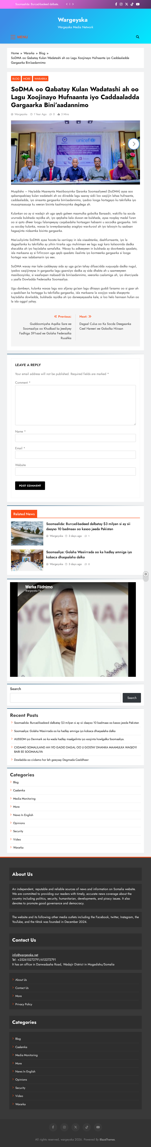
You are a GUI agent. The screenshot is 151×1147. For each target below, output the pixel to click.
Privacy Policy (23, 1004)
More (27, 79)
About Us (21, 980)
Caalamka (19, 790)
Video (17, 839)
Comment (22, 382)
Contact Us (22, 988)
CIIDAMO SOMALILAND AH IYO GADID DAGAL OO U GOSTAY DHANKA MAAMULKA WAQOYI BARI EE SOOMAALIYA (75, 749)
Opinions (19, 823)
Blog (15, 79)
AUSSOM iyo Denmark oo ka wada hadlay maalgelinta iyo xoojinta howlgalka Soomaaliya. (69, 739)
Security (18, 831)
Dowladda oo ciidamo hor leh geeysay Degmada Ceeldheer (51, 760)
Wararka (40, 79)
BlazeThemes (107, 1139)
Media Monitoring (24, 798)
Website (20, 465)
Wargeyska (73, 20)
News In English (23, 815)
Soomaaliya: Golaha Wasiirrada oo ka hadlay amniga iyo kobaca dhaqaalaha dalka (36, 4)
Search (15, 688)
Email (20, 448)
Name (20, 431)
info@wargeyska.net (25, 955)
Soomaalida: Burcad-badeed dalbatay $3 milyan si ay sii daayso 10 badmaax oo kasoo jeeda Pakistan (88, 526)
